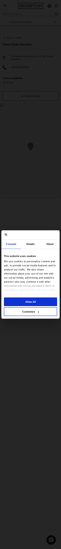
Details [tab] (30, 244)
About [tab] (50, 244)
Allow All (30, 301)
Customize (28, 311)
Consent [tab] (11, 244)
